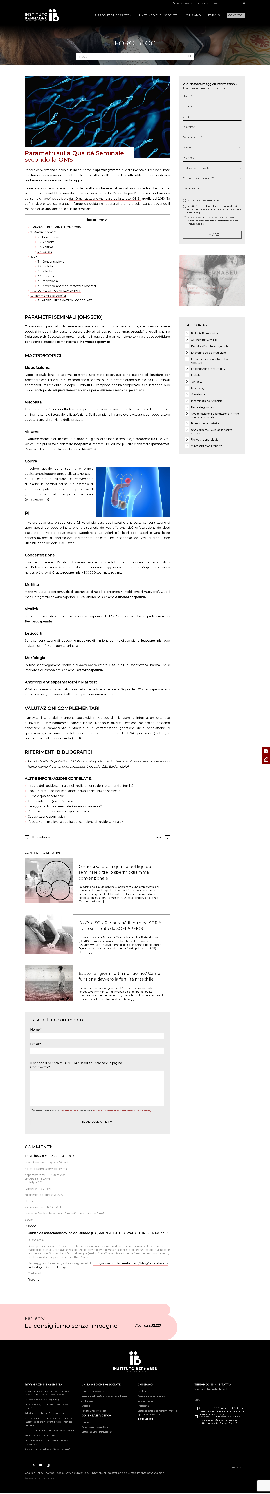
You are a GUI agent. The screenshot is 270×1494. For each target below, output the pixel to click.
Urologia (85, 1405)
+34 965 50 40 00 (184, 3)
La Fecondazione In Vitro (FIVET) (42, 1399)
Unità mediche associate (158, 15)
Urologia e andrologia (204, 439)
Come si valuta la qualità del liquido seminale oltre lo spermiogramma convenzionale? (115, 872)
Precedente (41, 837)
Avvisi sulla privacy (77, 1473)
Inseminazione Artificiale (206, 401)
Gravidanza (198, 394)
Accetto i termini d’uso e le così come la (92, 1110)
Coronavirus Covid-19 (204, 340)
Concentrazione (50, 261)
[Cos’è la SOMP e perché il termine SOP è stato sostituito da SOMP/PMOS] (49, 934)
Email (35, 1044)
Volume (45, 247)
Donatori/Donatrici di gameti (209, 346)
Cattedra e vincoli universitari (96, 1431)
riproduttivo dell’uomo (100, 175)
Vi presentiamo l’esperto (206, 446)
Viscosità (46, 242)
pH (34, 256)
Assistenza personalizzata (151, 1395)
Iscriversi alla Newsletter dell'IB (203, 200)
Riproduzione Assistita (113, 15)
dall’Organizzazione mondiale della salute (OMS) (105, 198)
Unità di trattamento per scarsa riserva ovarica (49, 1430)
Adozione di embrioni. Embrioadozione (45, 1413)
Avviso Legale (55, 1473)
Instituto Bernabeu (42, 15)
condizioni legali (70, 1110)
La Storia (142, 1391)
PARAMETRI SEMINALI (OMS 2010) (56, 227)
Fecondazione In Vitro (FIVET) (210, 368)
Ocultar (102, 219)
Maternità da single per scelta (40, 1435)
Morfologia (47, 281)
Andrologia (87, 1400)
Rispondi (31, 1226)
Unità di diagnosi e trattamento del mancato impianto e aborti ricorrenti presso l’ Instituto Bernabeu (48, 1422)
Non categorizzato (203, 407)
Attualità (145, 1419)
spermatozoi (84, 562)
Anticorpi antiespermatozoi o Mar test (66, 286)
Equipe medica (145, 1400)
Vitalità (44, 271)
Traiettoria (143, 1405)
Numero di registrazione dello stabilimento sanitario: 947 (128, 1473)
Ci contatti (148, 1326)
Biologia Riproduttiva (204, 333)
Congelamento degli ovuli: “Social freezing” (47, 1448)
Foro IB (214, 15)
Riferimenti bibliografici (48, 295)
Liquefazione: (48, 237)
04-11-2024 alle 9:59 (155, 1233)
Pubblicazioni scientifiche (94, 1426)
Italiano (202, 3)
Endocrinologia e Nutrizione (209, 352)
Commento (40, 1067)
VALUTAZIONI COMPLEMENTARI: (55, 290)
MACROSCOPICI (43, 232)
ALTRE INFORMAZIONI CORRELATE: (65, 300)
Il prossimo (155, 837)
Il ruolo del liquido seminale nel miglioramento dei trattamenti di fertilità (81, 786)
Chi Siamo (193, 15)
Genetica (197, 381)
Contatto (235, 15)
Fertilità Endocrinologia (93, 1410)
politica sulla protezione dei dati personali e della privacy (122, 1110)
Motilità (45, 266)
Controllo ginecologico (93, 1391)
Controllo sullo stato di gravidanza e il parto (104, 1395)
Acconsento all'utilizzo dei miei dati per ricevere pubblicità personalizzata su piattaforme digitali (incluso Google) (212, 220)
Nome (36, 1029)
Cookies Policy (34, 1473)
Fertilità (196, 375)
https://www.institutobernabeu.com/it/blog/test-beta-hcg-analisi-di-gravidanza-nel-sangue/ (98, 1265)
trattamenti (33, 180)
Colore (44, 251)
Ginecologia (198, 388)
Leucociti (46, 276)
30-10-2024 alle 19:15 (59, 1155)
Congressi (86, 1421)
